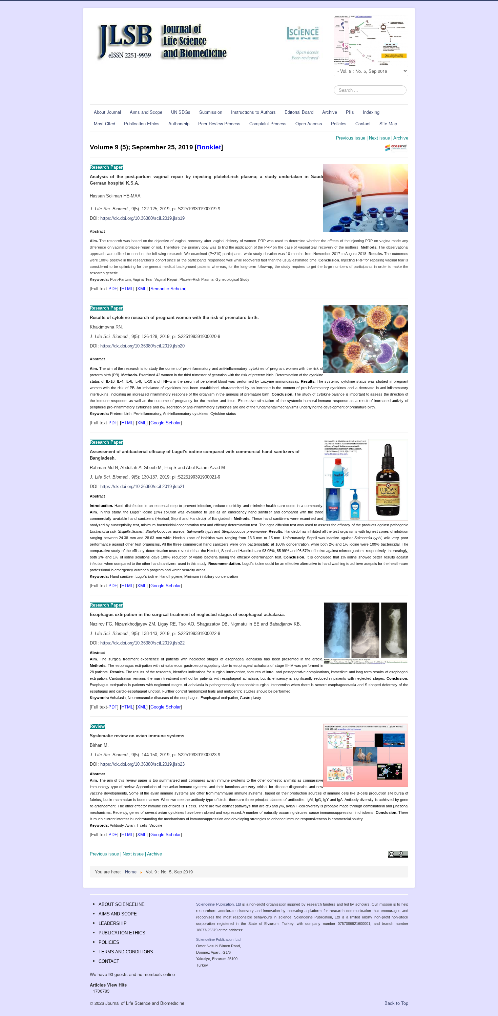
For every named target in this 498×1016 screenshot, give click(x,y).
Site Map (388, 123)
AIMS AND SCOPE (118, 913)
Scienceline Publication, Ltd (218, 904)
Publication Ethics (142, 123)
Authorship (178, 123)
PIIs (350, 112)
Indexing (371, 112)
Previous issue (350, 138)
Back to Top (396, 1003)
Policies (339, 123)
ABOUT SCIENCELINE (122, 904)
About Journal (107, 112)
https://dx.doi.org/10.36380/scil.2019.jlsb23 (142, 764)
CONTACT (109, 961)
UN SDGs (180, 112)
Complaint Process (268, 123)
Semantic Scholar (167, 288)
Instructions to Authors (253, 112)
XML (141, 288)
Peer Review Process (219, 123)
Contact (363, 123)
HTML (127, 288)
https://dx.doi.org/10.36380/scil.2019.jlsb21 (142, 486)
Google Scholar (165, 422)
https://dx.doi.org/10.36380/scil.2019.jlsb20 (142, 345)
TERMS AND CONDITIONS (126, 951)
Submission (210, 112)
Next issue (379, 138)
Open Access (308, 123)
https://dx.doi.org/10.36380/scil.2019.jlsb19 (142, 218)
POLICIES (109, 942)
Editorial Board (299, 112)
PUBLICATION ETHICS (122, 932)
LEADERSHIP (113, 923)
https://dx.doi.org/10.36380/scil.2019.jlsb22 (142, 642)
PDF (112, 288)
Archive (329, 112)
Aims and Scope (146, 112)
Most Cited (104, 123)
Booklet (209, 147)
